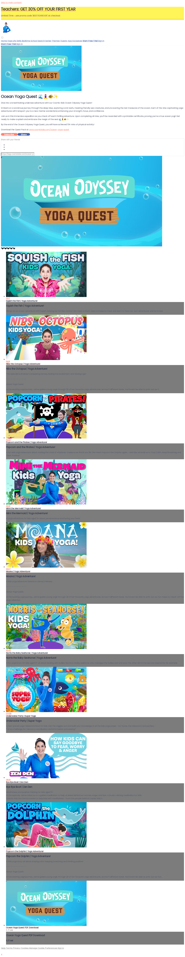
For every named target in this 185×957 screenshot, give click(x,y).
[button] (2, 37)
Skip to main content (11, 2)
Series (48, 40)
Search (41, 40)
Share (24, 134)
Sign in (101, 40)
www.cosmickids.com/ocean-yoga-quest (49, 129)
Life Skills (17, 40)
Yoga (10, 40)
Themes (56, 40)
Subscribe (9, 134)
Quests (63, 40)
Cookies (25, 948)
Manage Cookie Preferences (43, 948)
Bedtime (26, 40)
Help (3, 948)
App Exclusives (75, 40)
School (34, 40)
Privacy (17, 948)
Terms (9, 948)
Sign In (19, 44)
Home (4, 40)
